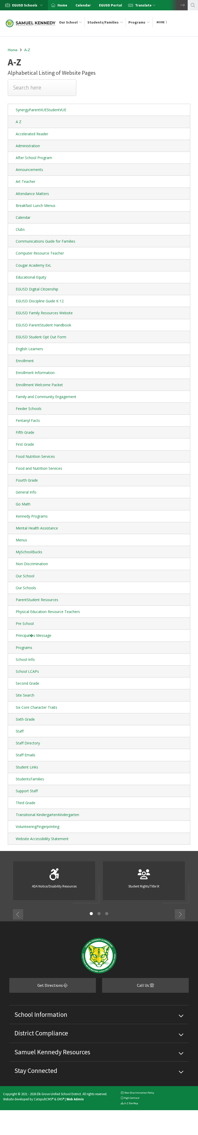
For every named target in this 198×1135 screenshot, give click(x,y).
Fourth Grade (27, 480)
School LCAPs (27, 671)
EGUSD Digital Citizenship (37, 289)
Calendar (83, 5)
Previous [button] (18, 914)
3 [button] (106, 913)
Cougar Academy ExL (33, 265)
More (160, 22)
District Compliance (41, 1033)
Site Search (25, 695)
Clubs (20, 229)
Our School (68, 22)
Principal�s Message (33, 635)
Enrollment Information (35, 372)
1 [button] (91, 913)
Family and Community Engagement (46, 396)
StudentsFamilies (30, 778)
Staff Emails (25, 754)
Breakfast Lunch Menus (35, 205)
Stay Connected (35, 1070)
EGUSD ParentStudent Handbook (43, 325)
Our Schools (26, 587)
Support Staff (27, 790)
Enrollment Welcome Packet (39, 384)
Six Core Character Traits (36, 707)
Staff (19, 731)
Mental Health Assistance (37, 528)
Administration (28, 145)
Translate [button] (143, 5)
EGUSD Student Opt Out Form (41, 336)
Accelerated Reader (32, 133)
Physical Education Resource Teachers (48, 611)
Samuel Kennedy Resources (52, 1052)
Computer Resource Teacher (40, 253)
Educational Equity (31, 277)
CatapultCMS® (43, 1099)
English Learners (29, 348)
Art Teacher (25, 181)
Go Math (23, 504)
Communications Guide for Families (45, 241)
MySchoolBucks (29, 551)
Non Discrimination (32, 563)
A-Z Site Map (129, 1104)
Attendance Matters (32, 193)
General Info (26, 492)
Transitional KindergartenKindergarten (47, 814)
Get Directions (36, 987)
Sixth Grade (25, 719)
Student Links (27, 767)
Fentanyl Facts (28, 420)
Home (62, 5)
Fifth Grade (25, 432)
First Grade (25, 444)
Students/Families (103, 22)
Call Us (126, 987)
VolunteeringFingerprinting (37, 826)
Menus (21, 539)
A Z (18, 121)
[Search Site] (193, 5)
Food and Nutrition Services (39, 468)
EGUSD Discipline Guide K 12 (40, 300)
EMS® (60, 1099)
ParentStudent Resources (37, 599)
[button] (28, 5)
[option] (24, 5)
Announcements (29, 169)
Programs (136, 22)
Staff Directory (28, 743)
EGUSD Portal (110, 5)
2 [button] (99, 913)
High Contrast (131, 1098)
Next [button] (179, 5)
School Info (25, 659)
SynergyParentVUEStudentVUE (41, 109)
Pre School (25, 623)
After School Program (34, 157)
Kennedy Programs (32, 516)
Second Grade (27, 683)
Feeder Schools (29, 408)
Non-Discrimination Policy (137, 1093)
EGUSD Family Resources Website (44, 312)
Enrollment (25, 360)
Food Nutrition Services (35, 456)
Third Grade (25, 802)
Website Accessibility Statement (42, 838)
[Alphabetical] (42, 91)
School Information (40, 1014)
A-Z (27, 50)
